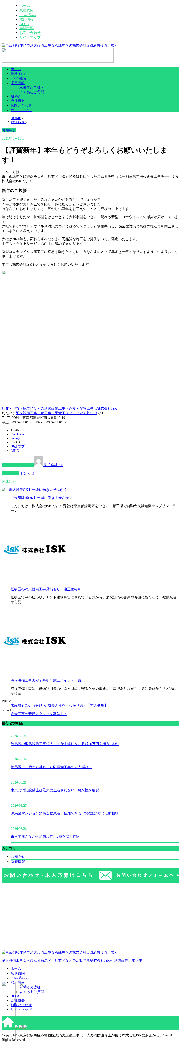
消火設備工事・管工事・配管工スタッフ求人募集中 (56, 413)
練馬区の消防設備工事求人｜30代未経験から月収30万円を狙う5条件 (65, 744)
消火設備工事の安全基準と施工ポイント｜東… (48, 680)
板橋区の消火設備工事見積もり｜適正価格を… (48, 589)
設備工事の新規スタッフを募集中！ (39, 714)
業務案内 (26, 10)
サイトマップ (30, 37)
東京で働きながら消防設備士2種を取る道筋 (45, 836)
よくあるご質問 (31, 92)
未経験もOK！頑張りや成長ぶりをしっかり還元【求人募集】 (59, 705)
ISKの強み (27, 15)
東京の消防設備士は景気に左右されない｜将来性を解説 (55, 790)
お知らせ (27, 473)
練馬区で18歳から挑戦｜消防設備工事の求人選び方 (51, 767)
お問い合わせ (30, 33)
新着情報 (18, 861)
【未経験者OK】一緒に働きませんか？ (41, 498)
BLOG (24, 24)
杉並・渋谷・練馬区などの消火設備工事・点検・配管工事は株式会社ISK (59, 408)
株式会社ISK (53, 465)
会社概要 (26, 28)
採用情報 (26, 19)
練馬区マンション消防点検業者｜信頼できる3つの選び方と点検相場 (65, 813)
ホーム (24, 5)
